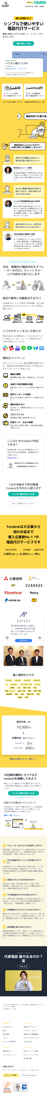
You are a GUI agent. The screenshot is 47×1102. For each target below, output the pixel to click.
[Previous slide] (7, 638)
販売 (38, 694)
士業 (34, 688)
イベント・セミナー (31, 1030)
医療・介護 (26, 688)
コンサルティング (26, 684)
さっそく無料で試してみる (23, 494)
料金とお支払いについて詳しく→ (23, 758)
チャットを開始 (12, 1075)
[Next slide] (40, 638)
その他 (41, 6)
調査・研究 (30, 694)
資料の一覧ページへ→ (12, 815)
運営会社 (6, 1051)
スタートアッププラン (31, 1055)
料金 (36, 6)
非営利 (20, 697)
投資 (29, 691)
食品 (26, 697)
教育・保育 (37, 691)
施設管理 (9, 694)
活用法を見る (13, 458)
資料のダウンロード (31, 1027)
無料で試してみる (40, 2)
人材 (18, 688)
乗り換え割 (27, 1058)
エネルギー (13, 684)
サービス (37, 684)
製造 (22, 694)
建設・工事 (21, 691)
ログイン (30, 2)
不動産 (12, 688)
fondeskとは (29, 6)
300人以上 (37, 680)
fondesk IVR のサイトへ (33, 102)
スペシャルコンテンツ (31, 1038)
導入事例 (6, 1034)
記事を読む (23, 640)
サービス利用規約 (9, 1041)
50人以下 (18, 680)
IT (6, 684)
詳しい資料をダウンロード (23, 503)
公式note (27, 1041)
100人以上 (27, 680)
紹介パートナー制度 (31, 1051)
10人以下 (9, 680)
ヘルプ (5, 1038)
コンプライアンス (9, 1055)
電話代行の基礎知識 (31, 1034)
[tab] (20, 664)
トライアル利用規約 (18, 498)
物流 (16, 694)
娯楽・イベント (10, 691)
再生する (23, 966)
